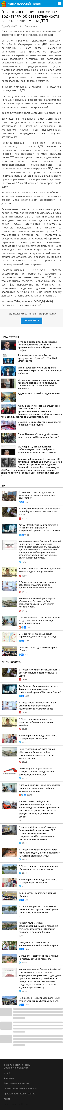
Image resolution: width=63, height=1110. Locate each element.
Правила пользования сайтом (19, 1093)
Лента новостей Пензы (16, 1104)
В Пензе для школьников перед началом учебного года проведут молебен (36, 722)
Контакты (9, 1078)
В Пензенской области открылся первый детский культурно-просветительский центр (39, 511)
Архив (7, 1098)
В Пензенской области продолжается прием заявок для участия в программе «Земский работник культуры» (39, 852)
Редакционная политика (16, 1083)
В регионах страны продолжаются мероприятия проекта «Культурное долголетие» (37, 495)
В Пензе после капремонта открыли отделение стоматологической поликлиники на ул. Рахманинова (37, 585)
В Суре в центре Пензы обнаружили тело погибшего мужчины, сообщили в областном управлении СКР (38, 909)
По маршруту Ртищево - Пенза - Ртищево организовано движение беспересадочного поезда (36, 771)
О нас (7, 1072)
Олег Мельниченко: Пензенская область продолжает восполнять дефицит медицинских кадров (39, 620)
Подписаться (31, 320)
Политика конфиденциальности (20, 1088)
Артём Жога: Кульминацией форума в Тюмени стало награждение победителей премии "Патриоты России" (40, 528)
